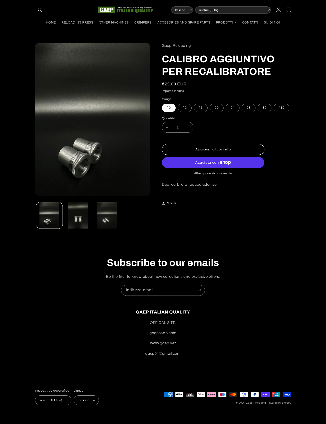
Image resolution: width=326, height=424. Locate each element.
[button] (40, 10)
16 (201, 107)
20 (217, 107)
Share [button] (172, 203)
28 (249, 107)
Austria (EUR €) (51, 400)
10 (169, 107)
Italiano (84, 400)
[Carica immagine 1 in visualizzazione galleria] (49, 215)
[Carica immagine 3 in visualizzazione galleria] (107, 215)
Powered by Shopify (279, 403)
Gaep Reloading (256, 403)
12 (185, 107)
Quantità (168, 118)
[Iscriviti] (199, 290)
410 (282, 107)
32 (265, 107)
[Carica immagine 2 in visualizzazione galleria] (78, 215)
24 (233, 107)
